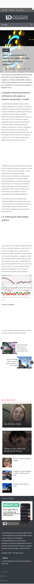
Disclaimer (12, 10)
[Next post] (31, 362)
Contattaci (27, 553)
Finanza (6, 50)
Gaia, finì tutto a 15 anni (12, 424)
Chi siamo (4, 10)
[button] (31, 25)
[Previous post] (2, 348)
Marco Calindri (10, 69)
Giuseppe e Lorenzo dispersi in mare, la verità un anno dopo (22, 473)
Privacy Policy (20, 10)
